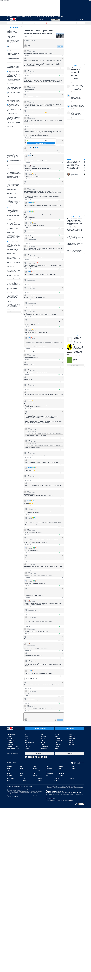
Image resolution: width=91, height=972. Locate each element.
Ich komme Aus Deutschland (31, 262)
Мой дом (43, 742)
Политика (57, 738)
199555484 (29, 500)
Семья (56, 748)
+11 (59, 497)
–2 (62, 170)
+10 (59, 374)
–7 (62, 457)
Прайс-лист (9, 736)
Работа (56, 742)
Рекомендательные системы (51, 798)
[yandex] (45, 757)
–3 (62, 299)
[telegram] (26, 757)
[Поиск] (77, 19)
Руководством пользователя (51, 790)
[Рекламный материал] (55, 20)
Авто (26, 734)
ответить (27, 55)
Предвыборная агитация (12, 746)
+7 (59, 633)
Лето (42, 740)
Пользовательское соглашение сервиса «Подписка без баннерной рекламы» (59, 800)
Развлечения (58, 744)
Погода (30, 16)
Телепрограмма (36, 16)
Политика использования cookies (52, 796)
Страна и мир (72, 738)
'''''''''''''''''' (28, 600)
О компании (9, 738)
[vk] (29, 757)
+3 (59, 153)
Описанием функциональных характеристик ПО (54, 791)
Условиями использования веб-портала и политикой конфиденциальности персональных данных (63, 792)
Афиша (42, 16)
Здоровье (27, 748)
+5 (59, 316)
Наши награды (10, 740)
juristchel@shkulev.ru (35, 795)
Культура (43, 738)
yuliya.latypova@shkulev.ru (71, 786)
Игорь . (28, 400)
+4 (59, 268)
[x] (39, 757)
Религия (57, 746)
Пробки (40, 19)
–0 (62, 55)
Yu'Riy (28, 643)
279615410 (30, 155)
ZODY (62, 16)
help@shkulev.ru (15, 796)
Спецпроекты (72, 744)
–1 (62, 268)
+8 (59, 359)
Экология (71, 740)
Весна (26, 738)
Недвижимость (10, 16)
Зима (42, 734)
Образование (44, 748)
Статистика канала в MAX (13, 748)
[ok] (32, 757)
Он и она (57, 734)
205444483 (30, 202)
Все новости (14, 27)
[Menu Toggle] (7, 19)
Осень (56, 736)
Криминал (43, 736)
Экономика (71, 742)
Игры (58, 16)
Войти (29, 46)
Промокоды (18, 16)
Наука (42, 744)
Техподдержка (10, 744)
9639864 (28, 165)
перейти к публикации (31, 27)
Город (26, 740)
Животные (27, 746)
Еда (26, 744)
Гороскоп (47, 16)
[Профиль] (83, 19)
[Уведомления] (80, 19)
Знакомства (24, 16)
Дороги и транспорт (29, 742)
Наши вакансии (10, 742)
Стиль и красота (72, 736)
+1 (59, 55)
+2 (59, 126)
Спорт (70, 734)
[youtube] (42, 757)
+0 (59, 75)
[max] (36, 757)
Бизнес (26, 736)
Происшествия (58, 740)
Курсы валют (53, 16)
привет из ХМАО (29, 147)
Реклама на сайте (11, 734)
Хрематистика (30, 467)
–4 (62, 552)
